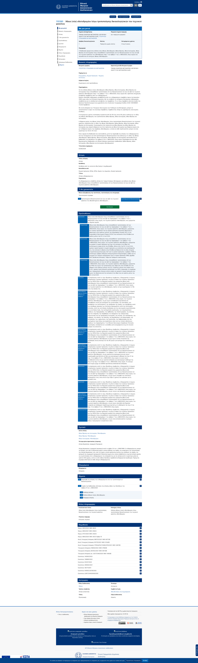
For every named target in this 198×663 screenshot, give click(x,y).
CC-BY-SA (125, 614)
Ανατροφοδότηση (136, 16)
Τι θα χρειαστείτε (64, 37)
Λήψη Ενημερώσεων (124, 16)
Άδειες (81, 586)
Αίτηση (61, 34)
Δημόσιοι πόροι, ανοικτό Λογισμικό (93, 622)
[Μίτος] (67, 6)
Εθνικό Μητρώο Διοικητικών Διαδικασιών (86, 6)
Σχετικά (61, 43)
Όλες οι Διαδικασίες (63, 614)
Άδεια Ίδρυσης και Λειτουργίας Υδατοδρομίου (92, 433)
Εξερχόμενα (62, 46)
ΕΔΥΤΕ (119, 611)
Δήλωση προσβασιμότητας (91, 620)
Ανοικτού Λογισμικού (132, 611)
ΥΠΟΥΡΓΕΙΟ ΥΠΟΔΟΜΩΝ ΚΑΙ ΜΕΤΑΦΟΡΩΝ (91, 68)
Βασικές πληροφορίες (65, 31)
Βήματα (61, 50)
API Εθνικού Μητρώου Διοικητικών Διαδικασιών (99, 648)
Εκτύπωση (112, 16)
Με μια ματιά (63, 28)
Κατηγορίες (62, 59)
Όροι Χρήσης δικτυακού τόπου (92, 618)
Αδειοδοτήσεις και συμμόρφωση (120, 591)
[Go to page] (131, 5)
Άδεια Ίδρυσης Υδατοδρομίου (87, 436)
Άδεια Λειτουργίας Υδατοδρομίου (88, 438)
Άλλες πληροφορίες (64, 53)
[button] (133, 660)
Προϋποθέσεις (63, 40)
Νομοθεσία (62, 56)
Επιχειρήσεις (82, 75)
